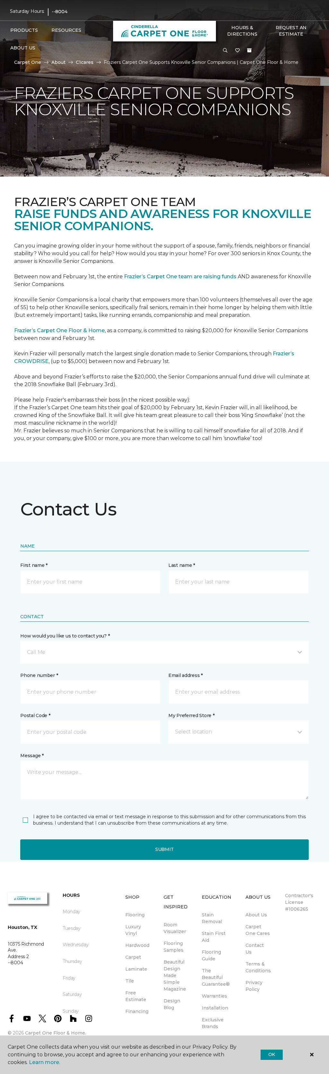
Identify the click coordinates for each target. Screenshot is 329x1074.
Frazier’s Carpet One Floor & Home (59, 330)
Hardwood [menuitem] (137, 945)
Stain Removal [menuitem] (212, 918)
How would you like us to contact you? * (65, 636)
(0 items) (249, 50)
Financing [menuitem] (136, 1011)
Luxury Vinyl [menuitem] (133, 930)
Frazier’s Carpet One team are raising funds (180, 276)
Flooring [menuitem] (135, 915)
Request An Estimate (291, 31)
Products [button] (24, 30)
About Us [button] (22, 48)
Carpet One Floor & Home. (55, 1033)
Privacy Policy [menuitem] (253, 986)
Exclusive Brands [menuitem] (213, 1023)
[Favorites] (237, 51)
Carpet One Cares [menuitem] (257, 930)
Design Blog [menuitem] (172, 1004)
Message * (31, 755)
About (58, 62)
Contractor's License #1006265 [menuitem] (299, 902)
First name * (34, 565)
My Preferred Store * (191, 715)
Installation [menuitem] (215, 1008)
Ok (271, 1054)
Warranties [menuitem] (214, 996)
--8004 (59, 11)
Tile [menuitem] (129, 981)
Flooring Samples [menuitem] (173, 946)
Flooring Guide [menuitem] (211, 955)
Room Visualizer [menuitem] (175, 928)
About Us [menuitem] (256, 915)
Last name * (181, 565)
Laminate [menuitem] (136, 969)
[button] (225, 51)
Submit (164, 849)
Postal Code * (35, 715)
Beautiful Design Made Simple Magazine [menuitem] (175, 975)
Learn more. (44, 1062)
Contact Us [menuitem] (254, 948)
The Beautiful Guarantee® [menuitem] (216, 977)
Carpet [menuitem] (133, 957)
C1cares (84, 62)
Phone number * (39, 675)
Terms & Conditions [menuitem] (258, 967)
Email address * (185, 675)
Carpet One (27, 62)
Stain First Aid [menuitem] (214, 937)
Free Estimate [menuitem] (135, 996)
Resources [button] (66, 30)
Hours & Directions (242, 31)
